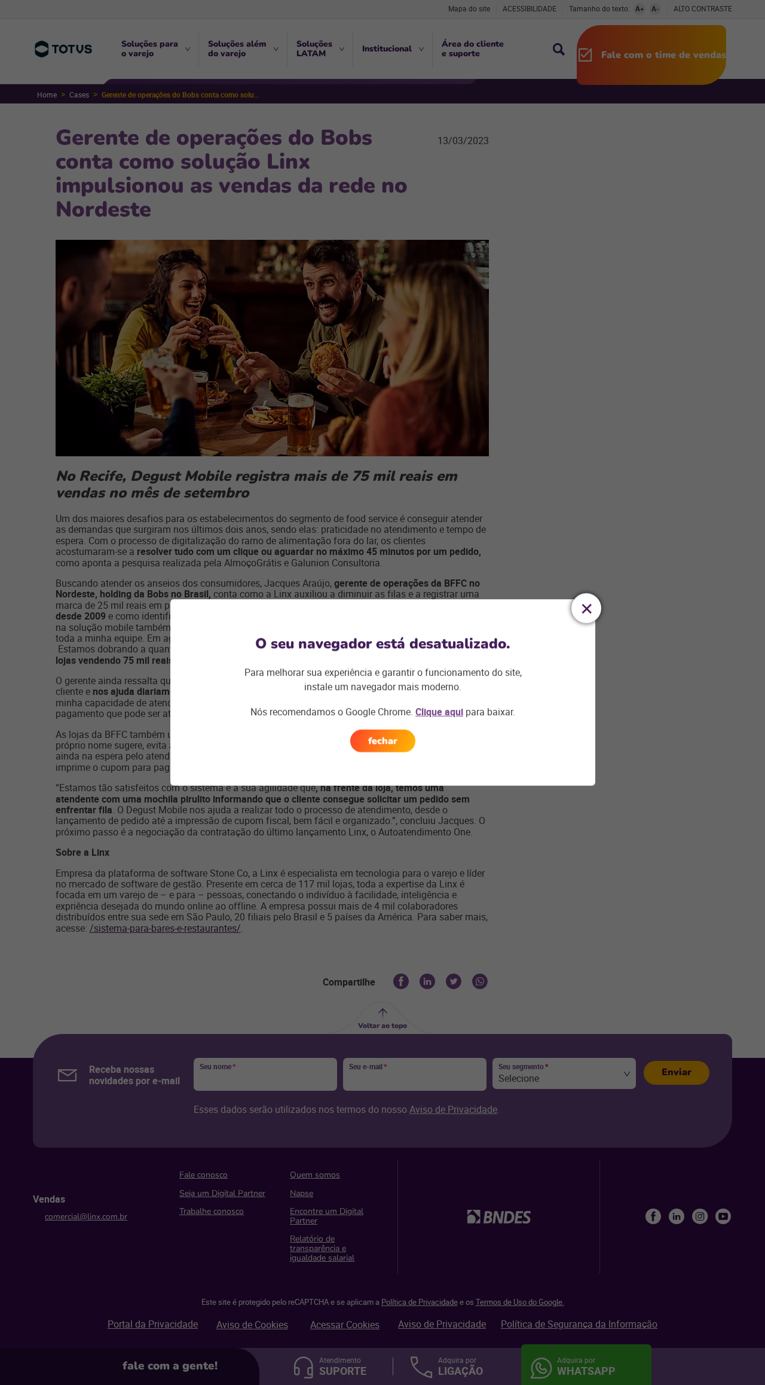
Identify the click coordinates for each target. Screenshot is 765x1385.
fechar (382, 741)
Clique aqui (439, 711)
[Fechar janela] (586, 608)
